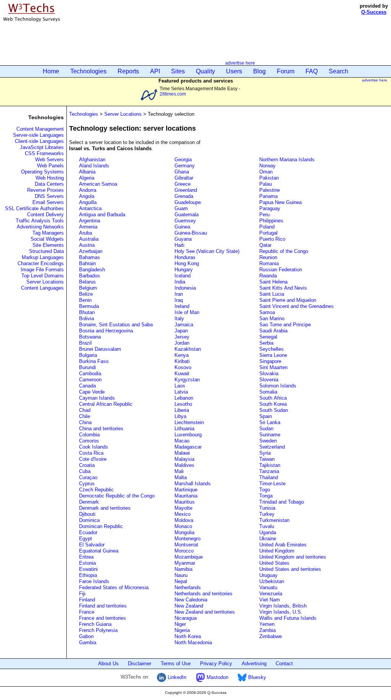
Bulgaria (88, 355)
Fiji (82, 593)
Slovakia (268, 373)
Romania (269, 263)
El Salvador (92, 545)
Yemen (267, 624)
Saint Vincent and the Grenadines (296, 306)
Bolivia (86, 318)
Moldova (183, 520)
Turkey (267, 514)
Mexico (182, 514)
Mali (179, 471)
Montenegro (187, 538)
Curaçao (88, 477)
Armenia (88, 227)
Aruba (85, 233)
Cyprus (87, 483)
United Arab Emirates (283, 545)
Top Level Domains (42, 276)
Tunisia (267, 508)
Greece (182, 184)
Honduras (185, 257)
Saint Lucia (271, 294)
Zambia (267, 630)
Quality (205, 71)
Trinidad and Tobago (281, 502)
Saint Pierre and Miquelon (287, 300)
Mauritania (185, 496)
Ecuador (88, 532)
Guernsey (185, 221)
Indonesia (185, 288)
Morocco (184, 551)
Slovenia (268, 379)
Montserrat (186, 545)
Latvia (181, 392)
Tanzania (269, 471)
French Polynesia (98, 630)
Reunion (268, 257)
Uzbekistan (271, 581)
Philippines (271, 221)
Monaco (183, 526)
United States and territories (290, 569)
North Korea (187, 636)
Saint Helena (273, 282)
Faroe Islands (94, 581)
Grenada (183, 196)
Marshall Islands (192, 483)
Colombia (89, 435)
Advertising (254, 663)
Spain (265, 416)
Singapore (270, 361)
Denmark (89, 502)
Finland (87, 600)
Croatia (87, 465)
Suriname (269, 435)
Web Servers (49, 159)
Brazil (85, 343)
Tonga (266, 496)
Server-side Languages (38, 135)
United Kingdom (276, 551)
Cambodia (90, 373)
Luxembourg (188, 435)
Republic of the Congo (283, 251)
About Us (108, 663)
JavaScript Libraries (42, 147)
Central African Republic (105, 404)
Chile (84, 416)
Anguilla (88, 202)
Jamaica (183, 324)
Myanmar (184, 563)
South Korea (273, 404)
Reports (128, 71)
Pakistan (269, 178)
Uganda (267, 532)
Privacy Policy (216, 663)
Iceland (182, 276)
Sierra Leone (273, 355)
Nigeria (182, 630)
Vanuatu (268, 587)
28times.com (173, 93)
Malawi (182, 453)
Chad (84, 410)
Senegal (268, 337)
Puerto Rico (272, 239)
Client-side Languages (39, 141)
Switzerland (272, 447)
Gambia (87, 642)
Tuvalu (266, 526)
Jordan (181, 343)
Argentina (89, 221)
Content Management (40, 129)
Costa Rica (91, 453)
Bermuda (89, 306)
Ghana (181, 172)
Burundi (87, 367)
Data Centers (49, 184)
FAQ (311, 71)
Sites (178, 71)
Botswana (90, 337)
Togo (264, 490)
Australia (89, 239)
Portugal (268, 233)
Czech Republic (96, 490)
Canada (87, 386)
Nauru (180, 575)
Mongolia (184, 532)
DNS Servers (49, 196)
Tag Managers (48, 233)
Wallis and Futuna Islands (288, 618)
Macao (181, 441)
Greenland (185, 190)
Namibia (183, 569)
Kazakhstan (187, 349)
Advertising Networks (40, 227)
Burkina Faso (93, 361)
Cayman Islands (97, 398)
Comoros (89, 441)
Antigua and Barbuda (102, 214)
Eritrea (86, 557)
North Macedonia (193, 642)
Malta (180, 477)
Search (338, 71)
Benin (85, 300)
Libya (180, 416)
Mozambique (188, 557)
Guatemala (186, 214)
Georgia (183, 159)
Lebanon (183, 398)
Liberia (181, 410)
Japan (181, 331)
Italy (179, 318)
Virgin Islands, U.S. (280, 612)
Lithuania (184, 428)
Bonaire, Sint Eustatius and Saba (116, 324)
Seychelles (271, 349)
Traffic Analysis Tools (40, 221)
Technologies (88, 71)
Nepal (180, 581)
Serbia (266, 343)
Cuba (84, 471)
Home (51, 71)
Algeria (86, 178)
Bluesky (256, 677)
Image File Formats (42, 269)
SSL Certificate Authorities (34, 208)
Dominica (89, 520)
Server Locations (45, 282)
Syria (265, 453)
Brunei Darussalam (100, 349)
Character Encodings (41, 263)
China (85, 422)
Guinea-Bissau (190, 233)
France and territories (102, 618)
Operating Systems (42, 172)
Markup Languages (43, 257)
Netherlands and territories (203, 593)
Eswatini (88, 569)
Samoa (267, 312)
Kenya (181, 355)
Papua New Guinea (280, 202)
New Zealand (188, 606)
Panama (268, 196)
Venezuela (270, 593)
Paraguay (269, 208)
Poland (267, 227)
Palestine (269, 190)
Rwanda (268, 276)
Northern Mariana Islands (287, 159)
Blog (259, 71)
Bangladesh (92, 269)
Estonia (87, 563)
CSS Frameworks (44, 153)
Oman (266, 172)
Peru (264, 214)
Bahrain (87, 263)
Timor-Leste (272, 483)
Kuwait (181, 373)
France (86, 612)
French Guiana (95, 624)
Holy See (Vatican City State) (206, 251)
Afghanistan (92, 159)
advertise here (240, 62)
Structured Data (46, 251)
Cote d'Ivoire (93, 459)
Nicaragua (185, 618)
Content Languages (42, 288)
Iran (178, 294)
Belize (86, 294)
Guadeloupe (187, 202)
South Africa (273, 398)
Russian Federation (280, 269)
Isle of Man (186, 312)
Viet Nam (269, 600)
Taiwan (267, 459)
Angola (86, 196)
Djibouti (87, 514)
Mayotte (183, 508)
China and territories (101, 428)
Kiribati (182, 361)
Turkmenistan (274, 520)
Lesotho (183, 404)
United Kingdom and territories (292, 557)
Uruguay (268, 575)
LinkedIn (176, 677)
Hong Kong (186, 263)
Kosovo (182, 367)
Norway (267, 166)
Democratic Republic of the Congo (117, 496)
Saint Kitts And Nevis (283, 288)
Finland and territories (103, 606)
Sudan (266, 428)
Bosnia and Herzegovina (106, 331)
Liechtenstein (189, 422)
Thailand (268, 477)
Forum (285, 71)
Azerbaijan (90, 251)
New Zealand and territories (204, 612)
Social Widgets (47, 239)
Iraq (178, 300)
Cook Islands (93, 447)
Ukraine (267, 538)
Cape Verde (92, 392)
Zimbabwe (270, 636)
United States (274, 563)
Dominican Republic (101, 526)
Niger (180, 624)
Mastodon (216, 677)
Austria (87, 245)
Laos (179, 386)
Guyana (183, 239)
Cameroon (90, 379)
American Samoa (98, 184)
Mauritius (184, 502)
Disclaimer (139, 663)
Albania (87, 172)
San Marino (271, 318)
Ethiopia (88, 575)
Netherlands (187, 587)
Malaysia (184, 459)
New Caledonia (190, 600)
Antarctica (90, 208)
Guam (181, 208)
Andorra (87, 190)
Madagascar (188, 447)
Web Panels (50, 166)
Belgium (88, 288)
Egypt (85, 538)
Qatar (265, 245)
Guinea (182, 227)
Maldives (184, 465)
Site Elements (48, 245)
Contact (284, 663)
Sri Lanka (269, 422)
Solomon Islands (277, 386)
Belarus (87, 282)
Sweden (268, 441)
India (179, 282)
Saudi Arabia (273, 331)
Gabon (86, 636)
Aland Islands (94, 166)
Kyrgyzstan (187, 379)
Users (234, 71)
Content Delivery (45, 214)
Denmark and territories (105, 508)
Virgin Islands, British (283, 606)
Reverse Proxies (45, 190)
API (155, 71)
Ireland (181, 306)
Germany (184, 166)
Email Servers (48, 202)
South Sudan (273, 410)
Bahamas (89, 257)
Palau (265, 184)
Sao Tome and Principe (285, 324)
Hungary (183, 269)
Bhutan (87, 312)
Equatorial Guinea (98, 551)
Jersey (181, 337)
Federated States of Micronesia (114, 587)
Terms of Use (176, 663)
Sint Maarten (273, 367)
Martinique (185, 490)
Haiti (179, 245)
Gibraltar (183, 178)
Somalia (268, 392)
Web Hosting (50, 178)
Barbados (89, 276)
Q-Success (373, 12)
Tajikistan (269, 465)
